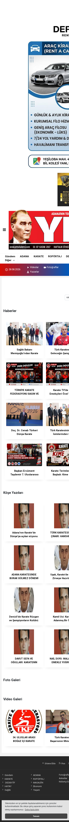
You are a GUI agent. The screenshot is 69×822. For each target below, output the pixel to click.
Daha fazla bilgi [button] (32, 810)
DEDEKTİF (10, 782)
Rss (63, 763)
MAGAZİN (38, 782)
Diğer (8, 260)
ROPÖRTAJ (55, 256)
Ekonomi (37, 786)
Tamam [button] (36, 816)
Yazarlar (34, 271)
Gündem (10, 256)
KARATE (39, 256)
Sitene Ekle (49, 763)
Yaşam (36, 790)
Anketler (63, 778)
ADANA (24, 256)
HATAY (8, 786)
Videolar (34, 267)
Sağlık (8, 790)
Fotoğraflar (53, 267)
